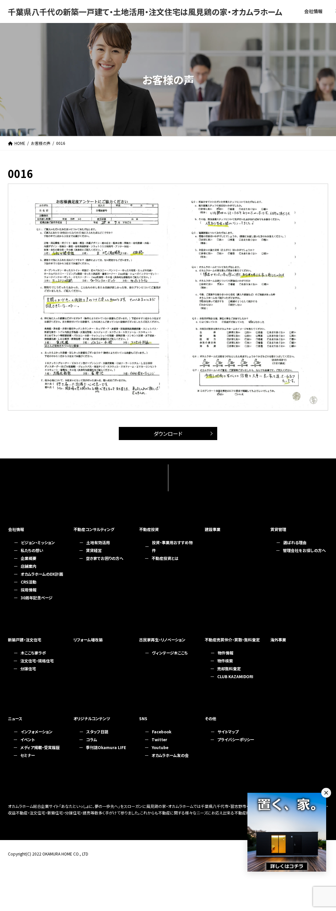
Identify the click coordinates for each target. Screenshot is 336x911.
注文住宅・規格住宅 (37, 660)
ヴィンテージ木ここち (170, 652)
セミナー (27, 755)
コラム (91, 739)
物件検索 (225, 660)
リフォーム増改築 (88, 639)
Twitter (159, 739)
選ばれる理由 (294, 542)
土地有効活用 (98, 542)
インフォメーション (36, 731)
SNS (143, 718)
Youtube (160, 747)
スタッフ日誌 (97, 731)
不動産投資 (149, 529)
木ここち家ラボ (33, 652)
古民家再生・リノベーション (162, 639)
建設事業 (212, 529)
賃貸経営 (94, 550)
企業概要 (28, 558)
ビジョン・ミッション (38, 542)
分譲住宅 (28, 668)
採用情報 (28, 589)
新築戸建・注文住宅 (24, 639)
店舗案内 (28, 566)
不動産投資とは (165, 558)
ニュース (15, 718)
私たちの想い (32, 550)
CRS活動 (28, 582)
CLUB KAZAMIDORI (235, 676)
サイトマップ (228, 731)
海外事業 (278, 639)
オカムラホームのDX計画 (42, 574)
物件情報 (225, 652)
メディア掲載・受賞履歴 (40, 747)
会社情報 (16, 529)
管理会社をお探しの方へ (304, 550)
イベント (27, 739)
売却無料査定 (229, 668)
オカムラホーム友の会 (170, 755)
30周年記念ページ (36, 597)
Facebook (161, 731)
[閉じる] (326, 793)
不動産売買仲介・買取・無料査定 (232, 639)
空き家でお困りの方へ (104, 558)
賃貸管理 (278, 529)
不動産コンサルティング (94, 529)
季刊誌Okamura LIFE (106, 747)
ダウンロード (168, 433)
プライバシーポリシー (235, 739)
